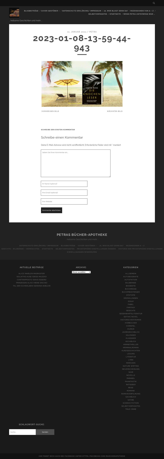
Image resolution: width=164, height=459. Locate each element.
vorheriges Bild (50, 111)
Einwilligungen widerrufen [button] (82, 252)
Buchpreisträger (131, 292)
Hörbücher (131, 323)
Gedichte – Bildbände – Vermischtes (20, 249)
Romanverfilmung (130, 394)
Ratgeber (131, 385)
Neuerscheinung (131, 369)
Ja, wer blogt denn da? (116, 11)
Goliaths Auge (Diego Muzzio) (32, 277)
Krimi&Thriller (130, 344)
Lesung (131, 354)
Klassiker (131, 338)
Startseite (115, 14)
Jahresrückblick (131, 332)
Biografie (131, 286)
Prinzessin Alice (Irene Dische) (31, 283)
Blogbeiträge (31, 11)
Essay (131, 301)
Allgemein (130, 274)
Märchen (130, 363)
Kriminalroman (131, 348)
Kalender (131, 335)
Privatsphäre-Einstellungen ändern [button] (96, 249)
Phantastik (131, 381)
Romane (131, 391)
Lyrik (130, 360)
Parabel (131, 378)
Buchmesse (131, 289)
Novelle (130, 375)
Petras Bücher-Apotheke (82, 235)
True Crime (130, 409)
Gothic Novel (131, 317)
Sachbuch (131, 397)
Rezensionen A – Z (135, 246)
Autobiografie (130, 277)
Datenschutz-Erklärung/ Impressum (81, 11)
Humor (130, 329)
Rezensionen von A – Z (142, 11)
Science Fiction (131, 403)
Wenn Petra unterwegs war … (139, 14)
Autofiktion (131, 280)
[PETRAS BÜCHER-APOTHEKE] (14, 16)
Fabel (131, 304)
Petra (93, 32)
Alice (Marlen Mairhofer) (32, 274)
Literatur (131, 357)
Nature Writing (131, 366)
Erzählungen (131, 298)
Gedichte (130, 311)
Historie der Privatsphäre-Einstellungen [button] (140, 249)
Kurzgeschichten (131, 351)
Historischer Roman (130, 320)
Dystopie (130, 295)
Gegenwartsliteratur (130, 314)
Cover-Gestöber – (50, 11)
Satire (131, 400)
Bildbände (130, 283)
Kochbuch (131, 341)
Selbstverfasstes (97, 14)
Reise (130, 388)
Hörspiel (130, 326)
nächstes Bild (114, 111)
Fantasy (131, 307)
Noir (131, 372)
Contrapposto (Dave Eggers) (31, 280)
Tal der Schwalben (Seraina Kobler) (31, 286)
